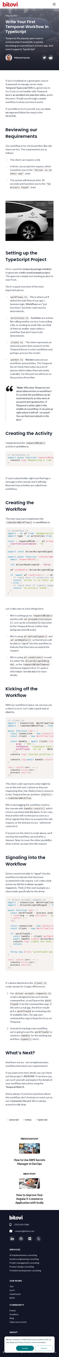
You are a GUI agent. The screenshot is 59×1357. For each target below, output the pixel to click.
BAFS (12, 1297)
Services (14, 1249)
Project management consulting (24, 1262)
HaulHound (14, 1294)
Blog (11, 1318)
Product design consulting (21, 1266)
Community (16, 1304)
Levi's (12, 1290)
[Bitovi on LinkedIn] (12, 1238)
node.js (28, 1119)
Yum (11, 1286)
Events (12, 1310)
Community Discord (20, 1100)
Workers (30, 359)
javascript (14, 1119)
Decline (44, 1348)
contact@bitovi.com (24, 1231)
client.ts (9, 711)
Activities (36, 317)
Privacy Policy (23, 1342)
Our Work (15, 1280)
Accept (25, 1348)
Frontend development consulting (25, 1270)
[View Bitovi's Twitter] (38, 1238)
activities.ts (22, 446)
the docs (32, 671)
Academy (13, 1314)
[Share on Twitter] (44, 57)
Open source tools (18, 1322)
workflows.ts (43, 522)
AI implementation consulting (23, 1255)
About (13, 1332)
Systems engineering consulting (24, 1259)
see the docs (32, 811)
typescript (42, 1119)
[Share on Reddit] (51, 58)
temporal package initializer (37, 268)
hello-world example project (35, 272)
